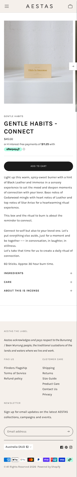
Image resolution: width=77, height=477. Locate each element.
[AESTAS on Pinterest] (66, 448)
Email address (16, 426)
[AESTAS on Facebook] (61, 448)
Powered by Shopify (49, 466)
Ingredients (13, 273)
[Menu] (6, 6)
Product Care (51, 384)
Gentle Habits (13, 116)
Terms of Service (15, 373)
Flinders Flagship (15, 368)
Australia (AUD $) (17, 447)
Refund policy (13, 378)
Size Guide (49, 378)
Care (8, 282)
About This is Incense (21, 290)
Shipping (48, 368)
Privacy (47, 394)
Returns (47, 373)
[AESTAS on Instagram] (70, 448)
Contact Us (49, 389)
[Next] (73, 66)
